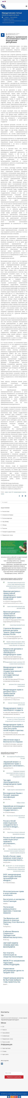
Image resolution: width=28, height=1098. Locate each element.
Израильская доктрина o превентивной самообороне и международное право (13, 652)
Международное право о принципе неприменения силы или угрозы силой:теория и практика (13, 727)
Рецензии (4, 528)
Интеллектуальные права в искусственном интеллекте (13, 893)
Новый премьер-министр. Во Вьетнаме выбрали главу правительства (13, 980)
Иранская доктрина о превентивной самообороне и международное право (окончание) (12, 595)
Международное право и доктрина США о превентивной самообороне (13, 692)
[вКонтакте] (2, 1064)
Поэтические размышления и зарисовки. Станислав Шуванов (12, 910)
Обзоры (4, 525)
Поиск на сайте (6, 1042)
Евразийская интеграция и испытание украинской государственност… (14, 808)
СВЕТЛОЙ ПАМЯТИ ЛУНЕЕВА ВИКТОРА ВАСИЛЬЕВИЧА (10, 945)
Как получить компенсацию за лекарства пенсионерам (12, 955)
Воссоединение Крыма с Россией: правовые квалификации (13, 795)
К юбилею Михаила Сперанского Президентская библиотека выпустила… (13, 934)
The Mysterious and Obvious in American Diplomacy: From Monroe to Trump (14, 921)
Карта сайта (5, 1054)
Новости (4, 1029)
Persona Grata (5, 511)
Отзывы (4, 1051)
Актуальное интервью (7, 515)
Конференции (5, 1036)
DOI (3, 1026)
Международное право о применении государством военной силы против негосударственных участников (13, 672)
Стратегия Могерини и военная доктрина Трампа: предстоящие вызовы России (12, 631)
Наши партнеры (6, 1048)
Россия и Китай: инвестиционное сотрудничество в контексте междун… (11, 824)
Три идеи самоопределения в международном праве (12, 782)
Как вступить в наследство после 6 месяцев (14, 900)
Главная (7, 17)
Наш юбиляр (5, 521)
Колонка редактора (7, 518)
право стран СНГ (9, 492)
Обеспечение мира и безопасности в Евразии (13, 741)
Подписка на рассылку (14, 1077)
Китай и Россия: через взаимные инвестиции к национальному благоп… (13, 858)
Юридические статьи (8, 19)
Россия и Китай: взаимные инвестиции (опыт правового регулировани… (13, 840)
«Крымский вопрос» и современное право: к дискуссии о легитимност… (14, 764)
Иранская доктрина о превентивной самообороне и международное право (12, 614)
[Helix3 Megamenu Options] (26, 6)
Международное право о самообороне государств (13, 709)
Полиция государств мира (8, 531)
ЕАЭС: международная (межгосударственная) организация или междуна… (12, 877)
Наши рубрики (13, 17)
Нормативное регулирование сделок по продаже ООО (13, 970)
